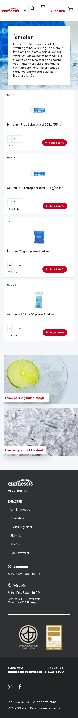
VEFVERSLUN (17, 491)
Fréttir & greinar (21, 526)
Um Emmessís (20, 509)
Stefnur (15, 544)
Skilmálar (16, 535)
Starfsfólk (17, 518)
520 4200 (56, 671)
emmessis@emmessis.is (27, 671)
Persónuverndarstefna (45, 708)
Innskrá (59, 10)
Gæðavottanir (20, 552)
